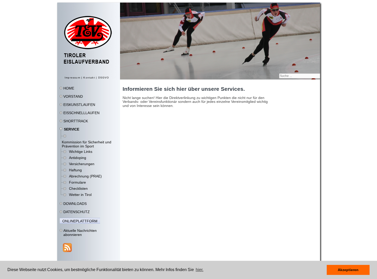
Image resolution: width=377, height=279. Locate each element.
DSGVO (103, 77)
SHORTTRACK (75, 121)
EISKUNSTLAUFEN (79, 105)
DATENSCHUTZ (76, 212)
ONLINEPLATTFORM (79, 221)
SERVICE (71, 129)
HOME (68, 88)
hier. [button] (199, 269)
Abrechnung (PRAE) (85, 176)
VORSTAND (73, 96)
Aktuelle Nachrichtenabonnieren (80, 232)
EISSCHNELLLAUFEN (81, 113)
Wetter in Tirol (80, 195)
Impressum (72, 77)
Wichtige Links (80, 152)
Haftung (75, 170)
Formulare (77, 182)
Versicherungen (81, 164)
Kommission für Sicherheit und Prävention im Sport (86, 144)
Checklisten (78, 188)
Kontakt (89, 77)
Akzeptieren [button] (348, 270)
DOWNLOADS (75, 204)
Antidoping (77, 158)
